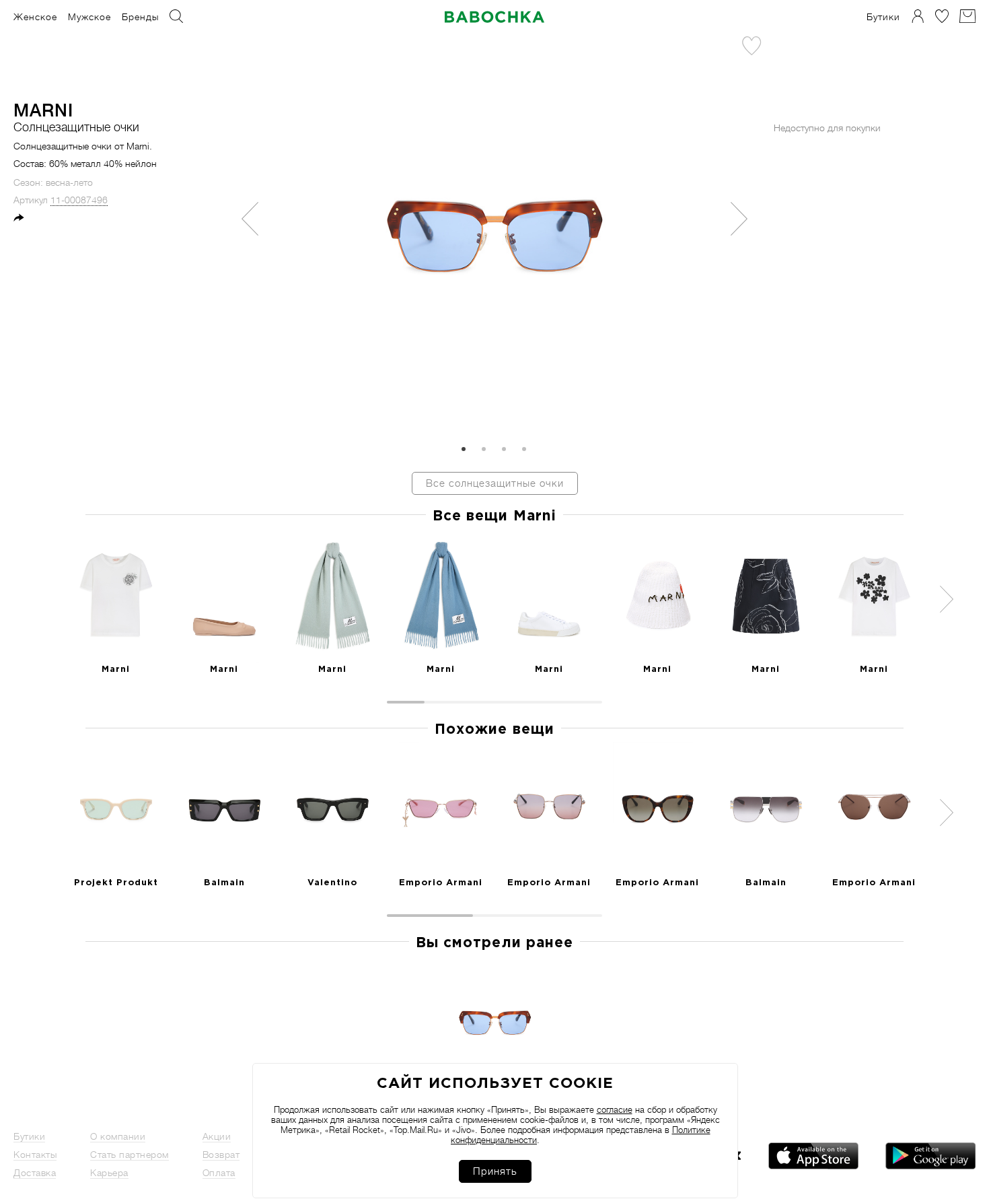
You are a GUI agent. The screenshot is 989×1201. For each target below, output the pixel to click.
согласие (614, 1110)
